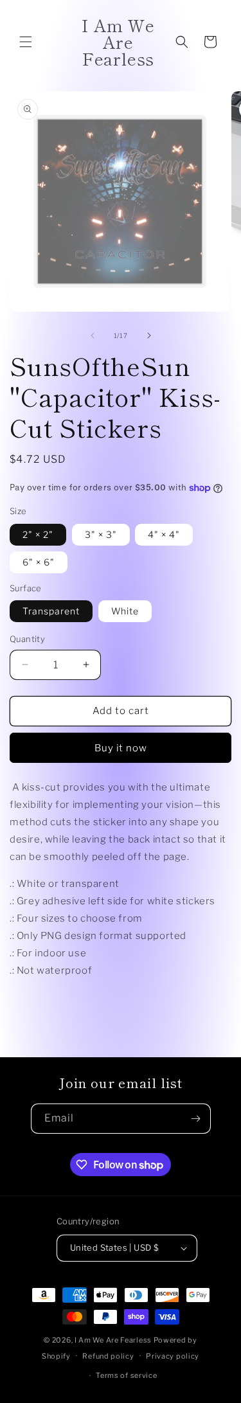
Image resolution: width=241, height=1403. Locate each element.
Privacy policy (172, 1356)
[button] (26, 42)
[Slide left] (92, 335)
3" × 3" (101, 534)
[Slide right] (149, 335)
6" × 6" (38, 562)
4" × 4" (164, 534)
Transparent (51, 610)
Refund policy (108, 1356)
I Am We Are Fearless (113, 1340)
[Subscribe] (196, 1119)
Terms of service (126, 1375)
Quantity (27, 639)
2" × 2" (37, 534)
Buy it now (120, 748)
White (125, 610)
